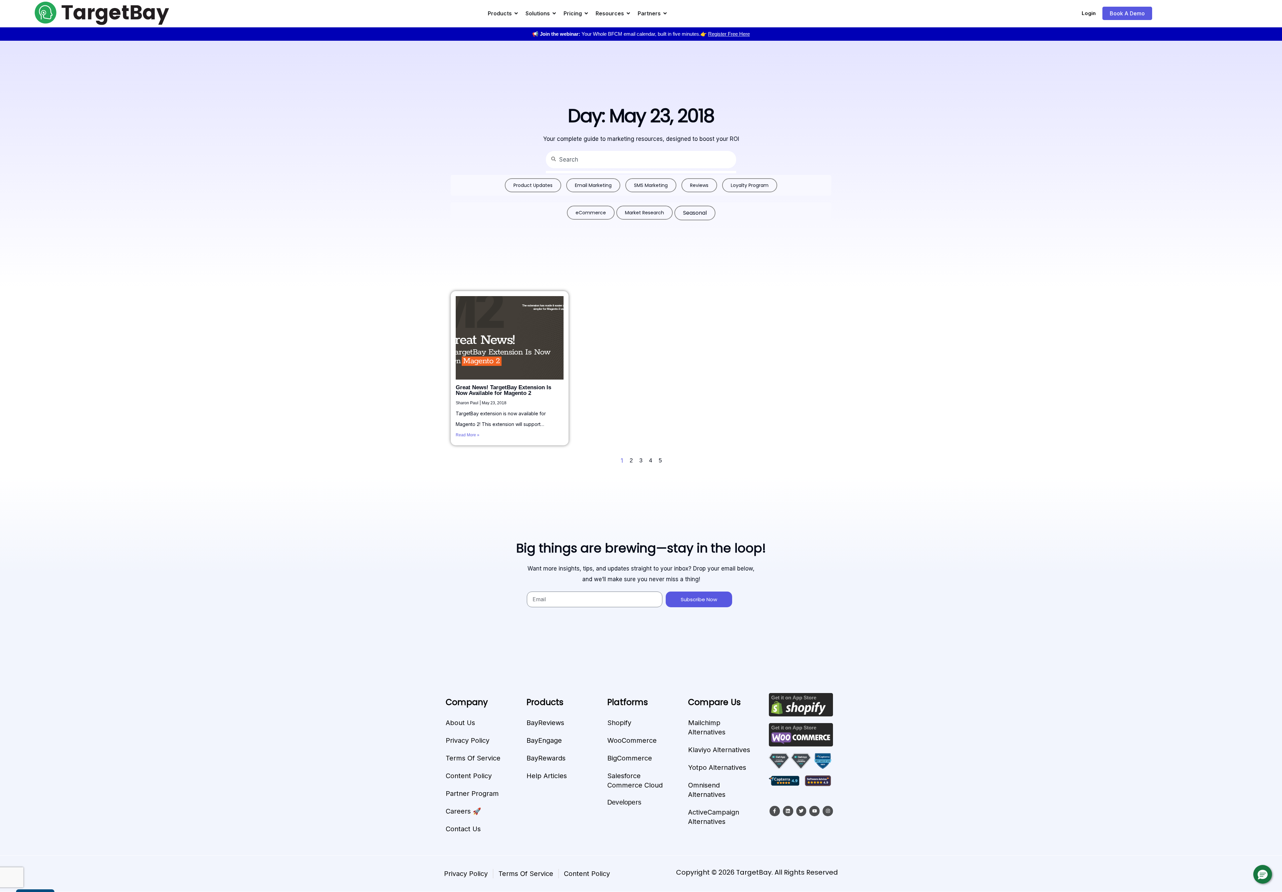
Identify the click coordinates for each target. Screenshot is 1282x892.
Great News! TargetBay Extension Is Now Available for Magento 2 (503, 390)
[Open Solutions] (554, 13)
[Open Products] (516, 13)
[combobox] (641, 159)
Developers (624, 802)
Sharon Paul (467, 403)
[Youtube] (814, 811)
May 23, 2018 (494, 403)
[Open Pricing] (586, 13)
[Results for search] (641, 172)
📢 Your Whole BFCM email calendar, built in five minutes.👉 (641, 34)
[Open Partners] (665, 13)
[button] (1262, 874)
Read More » (467, 435)
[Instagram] (828, 811)
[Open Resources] (628, 13)
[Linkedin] (788, 811)
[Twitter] (801, 811)
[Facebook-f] (775, 811)
